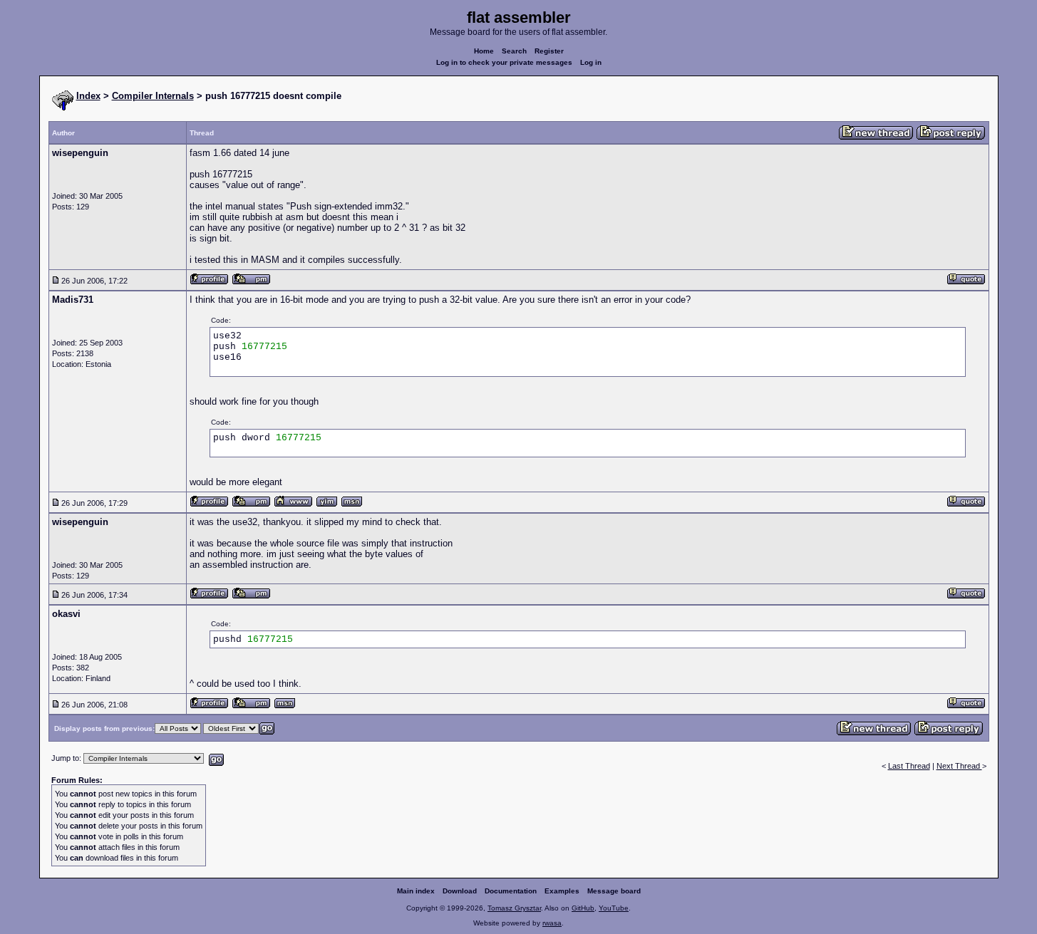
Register (549, 51)
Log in (591, 62)
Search (514, 51)
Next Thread (959, 766)
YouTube (614, 908)
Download (460, 891)
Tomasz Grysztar (514, 908)
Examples (562, 891)
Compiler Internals (153, 95)
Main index (416, 891)
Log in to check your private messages (504, 62)
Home (484, 51)
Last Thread (909, 766)
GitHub (583, 908)
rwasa (552, 923)
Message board (614, 891)
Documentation (511, 891)
